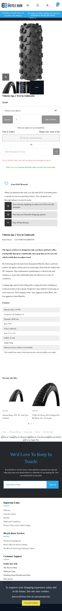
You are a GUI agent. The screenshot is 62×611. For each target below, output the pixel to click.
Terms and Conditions (12, 521)
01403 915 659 (10, 564)
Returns (6, 518)
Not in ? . (19, 157)
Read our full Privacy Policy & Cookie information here (31, 596)
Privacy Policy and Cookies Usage (16, 525)
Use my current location (32, 138)
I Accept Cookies (31, 603)
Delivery (6, 510)
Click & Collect (9, 514)
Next (57, 404)
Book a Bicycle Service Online (15, 544)
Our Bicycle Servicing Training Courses (19, 548)
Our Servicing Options (12, 541)
